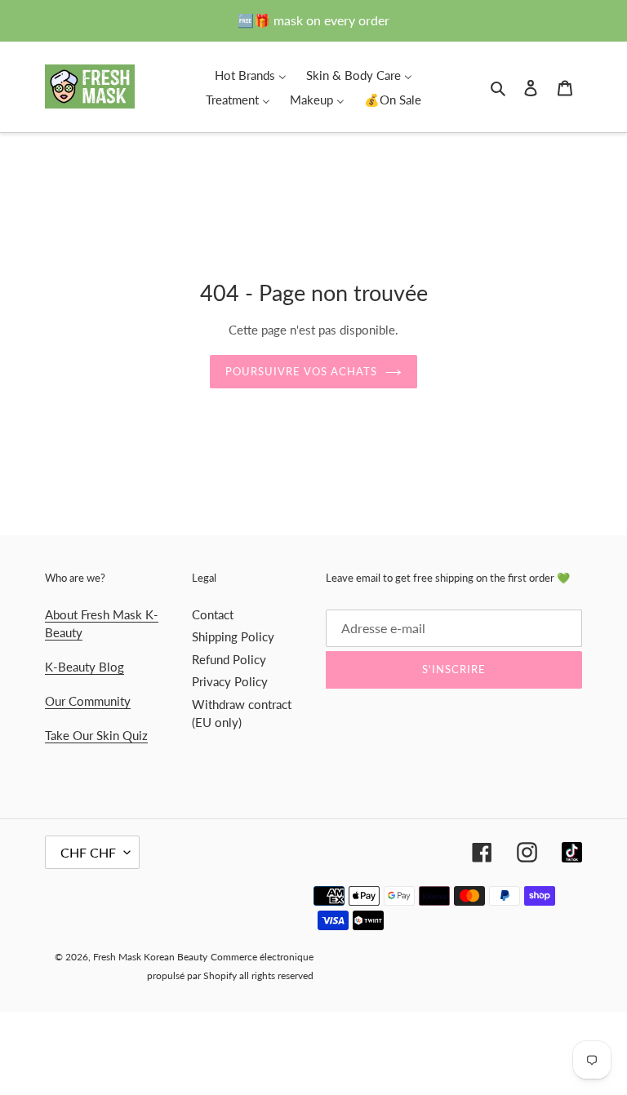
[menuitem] (250, 74)
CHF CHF (88, 852)
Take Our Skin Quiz (96, 735)
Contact (212, 614)
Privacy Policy (230, 681)
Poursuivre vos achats (301, 371)
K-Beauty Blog (84, 666)
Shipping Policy (233, 636)
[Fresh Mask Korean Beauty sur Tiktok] (572, 852)
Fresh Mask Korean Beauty (150, 957)
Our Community (88, 701)
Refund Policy (229, 659)
